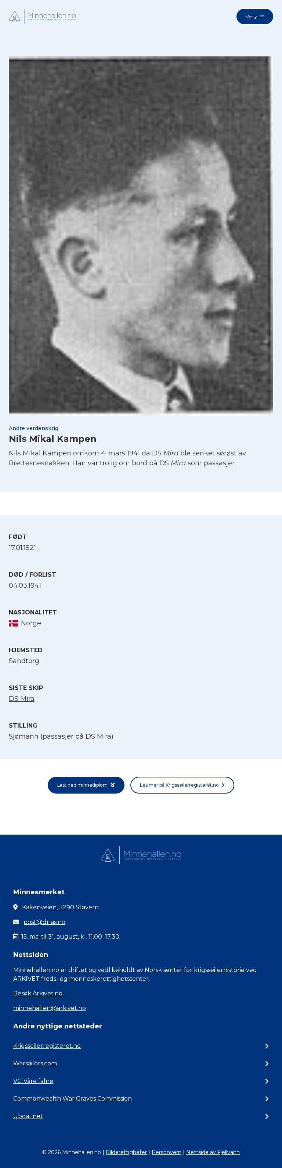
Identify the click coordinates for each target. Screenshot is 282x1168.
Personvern (166, 1152)
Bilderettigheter (126, 1152)
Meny (251, 16)
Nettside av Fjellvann (213, 1152)
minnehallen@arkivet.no (49, 1008)
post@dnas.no (44, 921)
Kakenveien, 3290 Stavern (60, 907)
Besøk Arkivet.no (37, 993)
